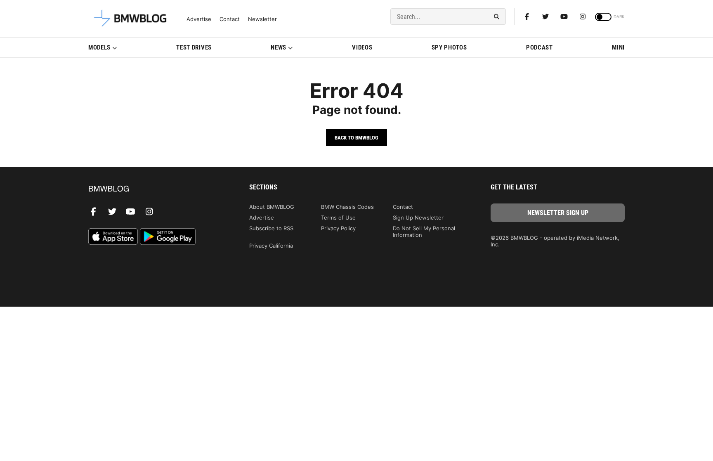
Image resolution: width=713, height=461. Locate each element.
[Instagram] (582, 16)
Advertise (199, 19)
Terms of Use (338, 217)
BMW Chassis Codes (347, 206)
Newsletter (262, 19)
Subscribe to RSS (271, 228)
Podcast (539, 47)
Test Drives (194, 47)
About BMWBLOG (271, 206)
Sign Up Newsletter (418, 217)
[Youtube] (564, 16)
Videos (362, 47)
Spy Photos (449, 47)
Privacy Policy (338, 228)
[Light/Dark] (603, 17)
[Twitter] (545, 16)
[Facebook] (527, 16)
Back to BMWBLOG (356, 138)
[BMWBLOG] (155, 189)
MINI (618, 47)
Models (99, 47)
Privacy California (271, 245)
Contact (230, 19)
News (278, 47)
